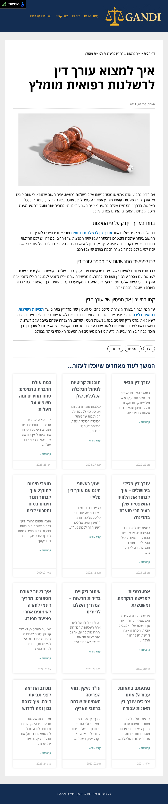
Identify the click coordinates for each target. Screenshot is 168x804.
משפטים (133, 349)
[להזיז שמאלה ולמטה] (3, 5)
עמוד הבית (91, 15)
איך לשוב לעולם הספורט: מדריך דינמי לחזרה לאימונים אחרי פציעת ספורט (35, 604)
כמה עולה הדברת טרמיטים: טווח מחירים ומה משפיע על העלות (34, 395)
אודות (76, 15)
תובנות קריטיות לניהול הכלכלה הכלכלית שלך (86, 389)
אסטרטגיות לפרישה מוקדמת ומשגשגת (133, 598)
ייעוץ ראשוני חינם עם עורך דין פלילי (84, 490)
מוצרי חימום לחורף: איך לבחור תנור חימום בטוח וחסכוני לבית (38, 496)
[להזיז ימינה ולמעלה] (5, 3)
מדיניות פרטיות (40, 15)
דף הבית (149, 53)
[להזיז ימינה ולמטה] (5, 5)
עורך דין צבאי (137, 382)
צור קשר (62, 15)
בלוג (149, 349)
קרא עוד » (144, 422)
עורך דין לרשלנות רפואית (91, 232)
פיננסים (115, 349)
